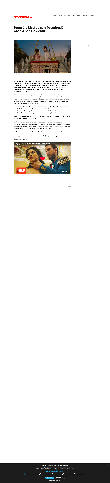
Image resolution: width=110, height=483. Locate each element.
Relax (94, 18)
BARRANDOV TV (67, 15)
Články (48, 18)
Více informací (56, 469)
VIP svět (73, 15)
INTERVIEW (79, 15)
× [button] (108, 464)
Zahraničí (60, 18)
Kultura (85, 18)
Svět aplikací (85, 15)
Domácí (55, 18)
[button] (55, 471)
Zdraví (90, 18)
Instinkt (60, 15)
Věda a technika (68, 18)
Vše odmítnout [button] (59, 477)
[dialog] (55, 473)
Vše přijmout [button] (50, 477)
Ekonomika (75, 18)
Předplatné (92, 15)
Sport (81, 18)
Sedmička (55, 15)
